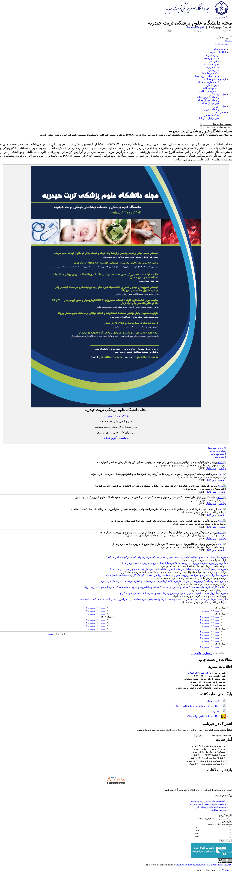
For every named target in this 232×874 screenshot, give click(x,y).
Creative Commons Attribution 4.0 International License (203, 864)
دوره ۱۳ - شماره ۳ (209, 619)
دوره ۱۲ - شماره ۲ (209, 637)
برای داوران (220, 106)
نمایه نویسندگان (211, 88)
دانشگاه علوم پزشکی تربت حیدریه (208, 804)
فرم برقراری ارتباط (209, 118)
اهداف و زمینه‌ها (211, 58)
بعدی (50, 634)
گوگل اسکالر (212, 700)
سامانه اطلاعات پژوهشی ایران (210, 807)
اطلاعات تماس (211, 115)
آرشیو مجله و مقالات (215, 79)
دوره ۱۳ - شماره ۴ (209, 616)
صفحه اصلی (219, 49)
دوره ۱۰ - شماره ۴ (95, 619)
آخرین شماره (212, 85)
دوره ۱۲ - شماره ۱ (209, 640)
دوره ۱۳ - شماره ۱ (209, 625)
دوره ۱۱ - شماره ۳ (95, 607)
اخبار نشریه (213, 70)
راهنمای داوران (211, 109)
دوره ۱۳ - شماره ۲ (209, 622)
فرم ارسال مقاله (210, 103)
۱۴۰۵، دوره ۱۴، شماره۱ (116, 416)
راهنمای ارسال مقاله (208, 100)
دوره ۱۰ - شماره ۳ (95, 622)
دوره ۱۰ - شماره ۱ (95, 628)
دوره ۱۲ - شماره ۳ (209, 634)
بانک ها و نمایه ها (210, 73)
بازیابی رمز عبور (223, 43)
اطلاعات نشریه (218, 52)
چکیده (222, 468)
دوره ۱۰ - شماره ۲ (95, 625)
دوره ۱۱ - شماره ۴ (209, 646)
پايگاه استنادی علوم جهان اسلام (203, 716)
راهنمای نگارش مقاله (208, 97)
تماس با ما (220, 112)
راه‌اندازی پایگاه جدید (201, 653)
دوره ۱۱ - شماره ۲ (95, 610)
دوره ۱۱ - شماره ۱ (95, 613)
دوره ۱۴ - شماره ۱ (209, 610)
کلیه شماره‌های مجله (208, 82)
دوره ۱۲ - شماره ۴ (209, 631)
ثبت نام (228, 40)
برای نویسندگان (218, 94)
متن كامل (211, 468)
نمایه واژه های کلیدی (208, 91)
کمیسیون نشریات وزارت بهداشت (208, 801)
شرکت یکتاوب (218, 810)
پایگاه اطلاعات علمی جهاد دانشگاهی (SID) (197, 706)
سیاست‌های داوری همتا (207, 76)
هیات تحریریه (212, 67)
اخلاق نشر (214, 61)
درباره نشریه (212, 55)
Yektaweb (227, 870)
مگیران (215, 711)
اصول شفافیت (211, 64)
